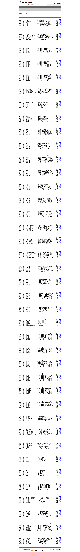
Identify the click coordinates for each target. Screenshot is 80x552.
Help (35, 550)
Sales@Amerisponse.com (56, 3)
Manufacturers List (22, 8)
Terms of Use (38, 550)
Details (60, 19)
